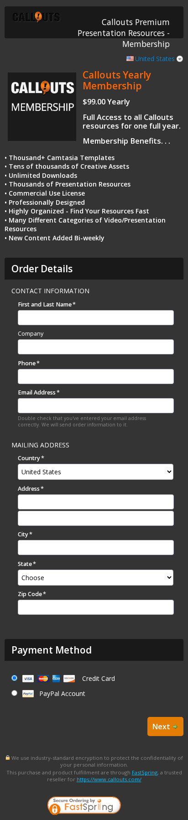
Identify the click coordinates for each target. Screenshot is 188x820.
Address (29, 489)
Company (30, 333)
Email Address (37, 392)
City (23, 534)
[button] (158, 807)
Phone (27, 363)
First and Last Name (45, 304)
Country (29, 458)
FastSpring (144, 772)
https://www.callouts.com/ (109, 779)
